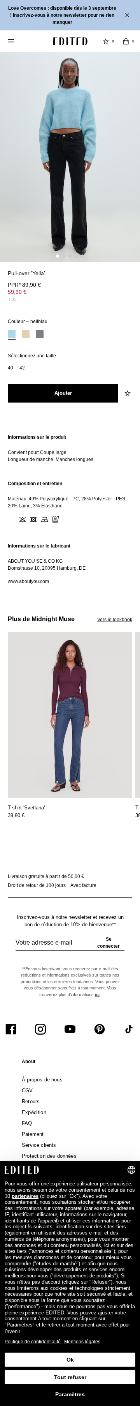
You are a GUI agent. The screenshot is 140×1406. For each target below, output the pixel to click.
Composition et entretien (35, 483)
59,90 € (17, 292)
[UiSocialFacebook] (10, 1029)
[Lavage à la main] (12, 519)
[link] (28, 1063)
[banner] (70, 15)
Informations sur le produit (37, 437)
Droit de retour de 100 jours (37, 885)
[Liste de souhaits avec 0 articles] (106, 41)
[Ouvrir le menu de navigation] (12, 41)
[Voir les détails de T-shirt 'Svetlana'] (70, 715)
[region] (70, 448)
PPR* (24, 285)
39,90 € (16, 815)
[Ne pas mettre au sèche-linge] (33, 519)
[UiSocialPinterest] (99, 1029)
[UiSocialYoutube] (70, 1029)
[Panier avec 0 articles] (126, 41)
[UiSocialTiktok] (129, 1029)
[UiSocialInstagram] (40, 1029)
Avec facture (83, 885)
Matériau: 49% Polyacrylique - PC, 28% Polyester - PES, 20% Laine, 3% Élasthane (67, 502)
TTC (12, 299)
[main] (70, 509)
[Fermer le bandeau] (128, 15)
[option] (12, 335)
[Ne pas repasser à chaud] (44, 519)
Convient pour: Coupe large (37, 452)
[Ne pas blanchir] (22, 519)
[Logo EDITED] (70, 41)
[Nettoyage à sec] (55, 519)
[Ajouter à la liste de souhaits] (128, 393)
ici (97, 994)
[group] (70, 945)
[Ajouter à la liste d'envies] (128, 278)
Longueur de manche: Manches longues (50, 459)
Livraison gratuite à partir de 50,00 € (46, 876)
